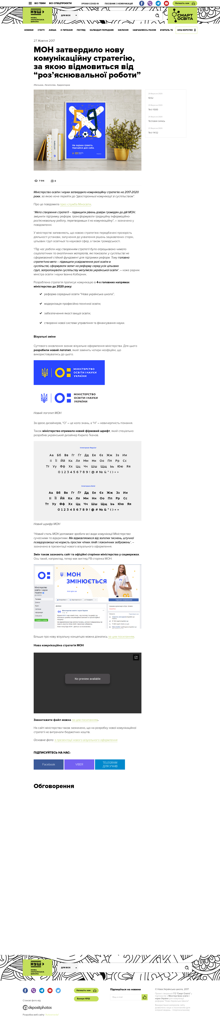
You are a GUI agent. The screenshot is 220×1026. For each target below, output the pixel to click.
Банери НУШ (83, 998)
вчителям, (51, 85)
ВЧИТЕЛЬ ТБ (166, 30)
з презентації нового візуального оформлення (85, 740)
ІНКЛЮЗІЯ (123, 30)
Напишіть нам (182, 3)
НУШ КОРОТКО (185, 30)
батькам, (39, 85)
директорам (64, 85)
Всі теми (40, 3)
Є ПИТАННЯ (67, 30)
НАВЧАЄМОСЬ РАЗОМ (144, 30)
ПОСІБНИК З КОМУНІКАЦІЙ (119, 3)
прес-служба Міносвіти (75, 204)
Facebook (48, 764)
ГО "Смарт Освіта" (181, 993)
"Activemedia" (52, 1014)
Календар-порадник (102, 30)
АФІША (52, 30)
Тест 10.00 (153, 109)
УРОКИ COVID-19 (90, 3)
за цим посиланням (121, 636)
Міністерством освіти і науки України (172, 997)
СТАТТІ (41, 30)
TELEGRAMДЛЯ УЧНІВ (110, 764)
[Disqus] (110, 832)
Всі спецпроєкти (60, 3)
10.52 (150, 98)
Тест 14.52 (153, 132)
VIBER (79, 764)
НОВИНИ (28, 30)
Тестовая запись (156, 121)
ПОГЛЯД (81, 30)
